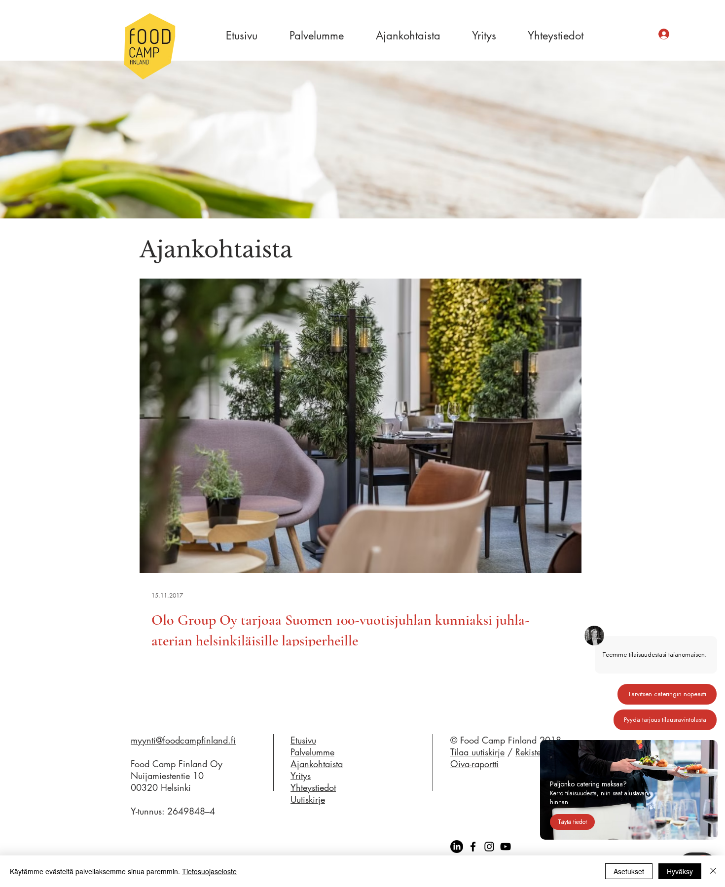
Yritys (300, 775)
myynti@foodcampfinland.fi (183, 740)
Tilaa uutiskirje (477, 752)
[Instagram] (489, 846)
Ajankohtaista (316, 764)
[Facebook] (473, 846)
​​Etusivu (303, 740)
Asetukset (629, 871)
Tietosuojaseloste (209, 871)
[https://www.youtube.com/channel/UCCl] (505, 846)
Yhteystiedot (313, 787)
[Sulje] (713, 871)
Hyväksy (680, 871)
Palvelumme (312, 752)
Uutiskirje (307, 799)
